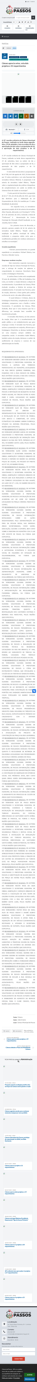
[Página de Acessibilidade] (31, 22)
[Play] (16, 124)
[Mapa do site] (28, 22)
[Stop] (20, 124)
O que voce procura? (8, 17)
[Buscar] (33, 17)
